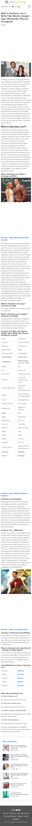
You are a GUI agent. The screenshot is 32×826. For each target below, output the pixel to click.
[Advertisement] (16, 44)
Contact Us (12, 813)
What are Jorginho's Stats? (18, 629)
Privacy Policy (25, 813)
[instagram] (16, 7)
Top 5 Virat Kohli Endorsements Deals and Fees (19, 793)
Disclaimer (20, 816)
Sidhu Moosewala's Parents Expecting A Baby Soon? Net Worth (19, 765)
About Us (5, 813)
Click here (20, 670)
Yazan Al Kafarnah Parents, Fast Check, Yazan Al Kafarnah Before (19, 756)
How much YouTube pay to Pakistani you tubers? (18, 784)
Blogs (18, 813)
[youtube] (13, 7)
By (3, 25)
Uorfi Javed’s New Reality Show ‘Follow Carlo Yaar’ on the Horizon (18, 747)
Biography (21, 455)
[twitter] (18, 7)
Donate (26, 816)
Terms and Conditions (10, 816)
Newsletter (16, 819)
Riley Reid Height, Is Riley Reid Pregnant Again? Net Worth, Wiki (19, 775)
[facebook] (10, 7)
